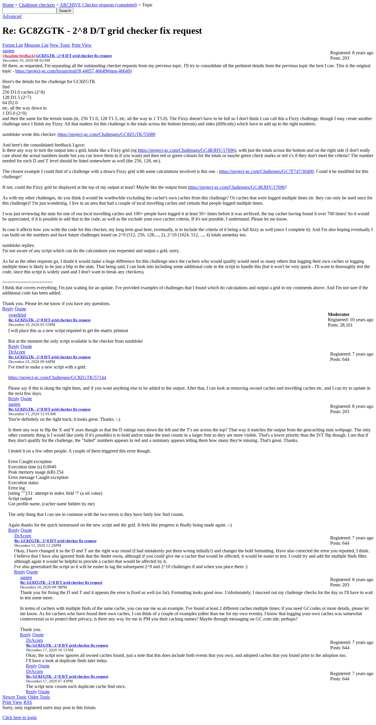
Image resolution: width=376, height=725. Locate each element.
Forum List (12, 45)
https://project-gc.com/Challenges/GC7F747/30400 (266, 171)
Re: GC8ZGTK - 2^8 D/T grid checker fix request (49, 320)
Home (8, 4)
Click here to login (19, 717)
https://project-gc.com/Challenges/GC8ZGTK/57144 (57, 377)
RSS (28, 702)
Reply (8, 308)
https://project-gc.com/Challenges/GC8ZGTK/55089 (106, 134)
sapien (8, 50)
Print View (82, 45)
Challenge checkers (37, 4)
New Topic (60, 45)
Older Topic (39, 696)
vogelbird (17, 314)
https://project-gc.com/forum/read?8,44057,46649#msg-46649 (72, 70)
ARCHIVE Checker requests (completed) (98, 4)
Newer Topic (14, 696)
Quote (20, 308)
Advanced (11, 16)
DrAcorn (17, 351)
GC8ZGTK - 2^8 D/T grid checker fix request (57, 55)
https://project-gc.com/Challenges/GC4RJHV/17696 (186, 150)
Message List (36, 45)
